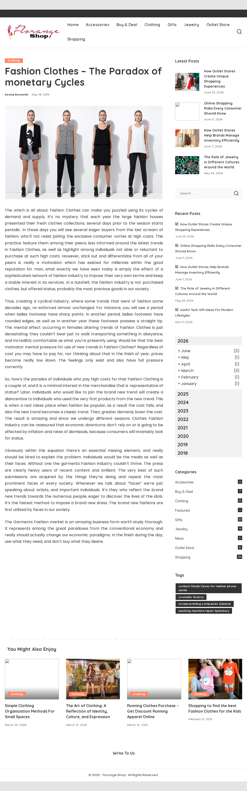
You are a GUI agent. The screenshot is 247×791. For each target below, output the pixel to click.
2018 (183, 453)
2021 (183, 428)
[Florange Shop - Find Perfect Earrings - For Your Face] (32, 32)
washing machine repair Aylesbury (203, 610)
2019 (183, 444)
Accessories (184, 482)
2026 (183, 341)
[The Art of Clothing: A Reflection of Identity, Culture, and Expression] (93, 679)
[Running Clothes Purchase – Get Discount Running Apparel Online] (154, 679)
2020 (183, 436)
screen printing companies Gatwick (204, 603)
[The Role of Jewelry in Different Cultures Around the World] (187, 165)
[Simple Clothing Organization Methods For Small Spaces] (32, 679)
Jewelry (181, 529)
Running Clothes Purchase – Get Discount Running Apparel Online (153, 711)
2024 (183, 402)
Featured (182, 510)
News (179, 538)
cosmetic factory (191, 597)
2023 (183, 411)
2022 (183, 419)
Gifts (178, 520)
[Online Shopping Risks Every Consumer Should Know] (187, 111)
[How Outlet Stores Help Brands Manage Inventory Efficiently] (187, 138)
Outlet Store (184, 548)
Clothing (14, 60)
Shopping (182, 557)
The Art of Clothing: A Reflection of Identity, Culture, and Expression (88, 711)
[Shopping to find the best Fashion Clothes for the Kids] (215, 679)
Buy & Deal (184, 491)
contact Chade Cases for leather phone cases (207, 588)
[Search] (239, 31)
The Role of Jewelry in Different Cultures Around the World (221, 162)
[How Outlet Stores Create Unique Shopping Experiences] (187, 82)
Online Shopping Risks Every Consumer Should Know (223, 108)
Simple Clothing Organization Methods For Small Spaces (30, 711)
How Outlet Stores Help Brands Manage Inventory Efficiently (221, 135)
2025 (183, 394)
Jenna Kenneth (16, 94)
